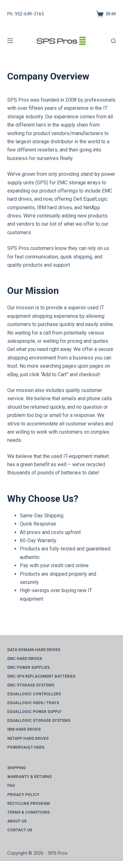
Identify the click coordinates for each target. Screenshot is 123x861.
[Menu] (10, 41)
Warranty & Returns (29, 777)
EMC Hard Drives (24, 658)
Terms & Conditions (28, 812)
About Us (16, 821)
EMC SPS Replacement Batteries (41, 676)
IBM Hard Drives (24, 729)
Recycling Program (28, 803)
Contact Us (19, 830)
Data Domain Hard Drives (33, 650)
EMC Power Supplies (28, 667)
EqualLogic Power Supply (34, 712)
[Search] (113, 41)
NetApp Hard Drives (28, 738)
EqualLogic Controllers (34, 694)
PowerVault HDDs (25, 747)
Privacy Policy (23, 795)
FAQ (11, 785)
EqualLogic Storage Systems (38, 720)
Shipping (16, 768)
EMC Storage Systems (30, 685)
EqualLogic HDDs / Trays (33, 703)
